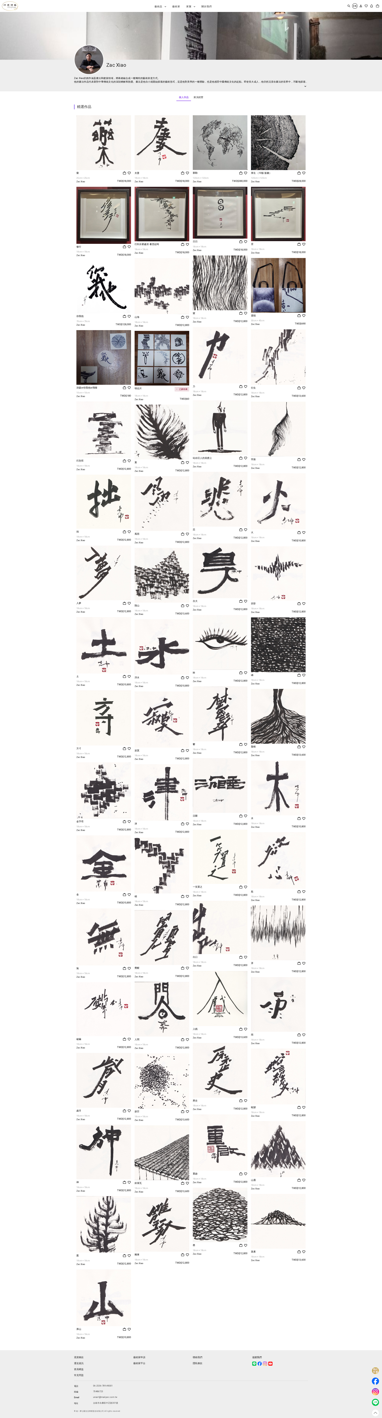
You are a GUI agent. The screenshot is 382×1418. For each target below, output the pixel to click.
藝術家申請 (139, 1357)
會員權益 (79, 1369)
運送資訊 (79, 1363)
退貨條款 (79, 1357)
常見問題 (79, 1375)
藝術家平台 (139, 1363)
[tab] (183, 97)
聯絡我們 (197, 1357)
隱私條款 (197, 1363)
